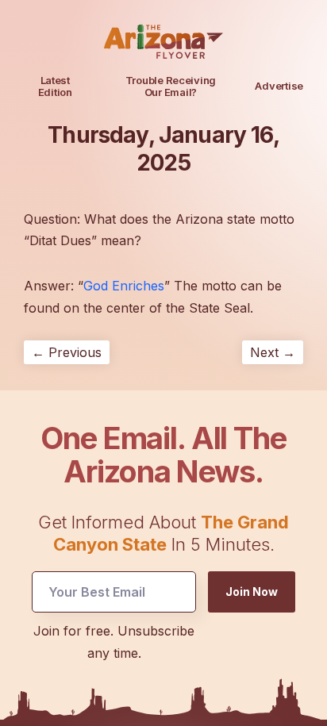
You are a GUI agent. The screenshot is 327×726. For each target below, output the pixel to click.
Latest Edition (55, 86)
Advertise (279, 85)
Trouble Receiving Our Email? (171, 86)
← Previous (67, 352)
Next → (272, 352)
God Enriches (123, 286)
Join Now (251, 591)
